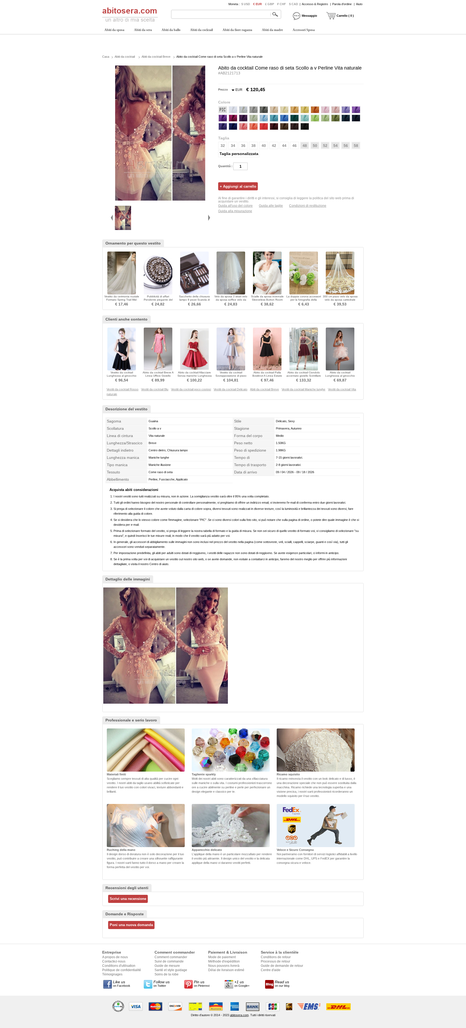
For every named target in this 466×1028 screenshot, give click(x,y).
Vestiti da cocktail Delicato (230, 389)
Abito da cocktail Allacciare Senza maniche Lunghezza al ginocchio (194, 375)
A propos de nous (115, 957)
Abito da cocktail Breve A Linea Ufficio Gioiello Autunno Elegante (158, 375)
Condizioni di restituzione (307, 206)
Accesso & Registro (315, 4)
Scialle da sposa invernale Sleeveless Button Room (267, 298)
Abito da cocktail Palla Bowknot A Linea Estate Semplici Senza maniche (267, 375)
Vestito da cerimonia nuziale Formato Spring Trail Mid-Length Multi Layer (121, 299)
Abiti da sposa (114, 30)
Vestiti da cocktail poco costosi (191, 389)
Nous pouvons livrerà (223, 966)
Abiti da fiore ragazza (237, 30)
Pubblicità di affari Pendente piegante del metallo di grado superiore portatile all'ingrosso (158, 301)
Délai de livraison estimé (226, 970)
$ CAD (293, 4)
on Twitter (161, 983)
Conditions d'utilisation (118, 966)
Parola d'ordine (342, 4)
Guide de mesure (167, 966)
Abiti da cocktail (201, 30)
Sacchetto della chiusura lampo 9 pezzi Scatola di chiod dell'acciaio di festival (194, 299)
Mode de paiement (222, 957)
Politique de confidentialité (121, 970)
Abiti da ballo (171, 30)
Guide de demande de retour (282, 966)
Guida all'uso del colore (235, 206)
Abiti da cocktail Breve (156, 56)
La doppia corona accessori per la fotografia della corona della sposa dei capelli (303, 301)
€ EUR (257, 4)
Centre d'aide (270, 970)
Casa (105, 56)
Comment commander (171, 957)
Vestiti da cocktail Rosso (122, 389)
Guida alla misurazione (235, 211)
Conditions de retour (276, 957)
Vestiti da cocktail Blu (154, 389)
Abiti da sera (143, 30)
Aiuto (359, 4)
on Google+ (241, 983)
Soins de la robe (167, 974)
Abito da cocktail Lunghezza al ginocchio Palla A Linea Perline (340, 375)
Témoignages (112, 974)
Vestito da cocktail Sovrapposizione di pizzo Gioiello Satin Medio (230, 375)
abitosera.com (239, 1015)
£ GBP (269, 4)
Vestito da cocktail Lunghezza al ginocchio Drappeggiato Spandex (121, 375)
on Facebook (121, 983)
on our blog (282, 983)
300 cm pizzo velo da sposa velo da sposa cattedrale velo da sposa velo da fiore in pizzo (340, 301)
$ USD (245, 4)
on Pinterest (202, 983)
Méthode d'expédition (224, 961)
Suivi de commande (169, 961)
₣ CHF (281, 4)
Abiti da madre (272, 30)
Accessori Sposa (304, 30)
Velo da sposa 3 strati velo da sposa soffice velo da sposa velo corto (230, 299)
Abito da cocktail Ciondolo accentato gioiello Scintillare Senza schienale (303, 375)
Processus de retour (275, 961)
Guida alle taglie (271, 206)
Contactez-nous (113, 961)
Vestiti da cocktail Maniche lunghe (303, 389)
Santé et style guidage (171, 970)
